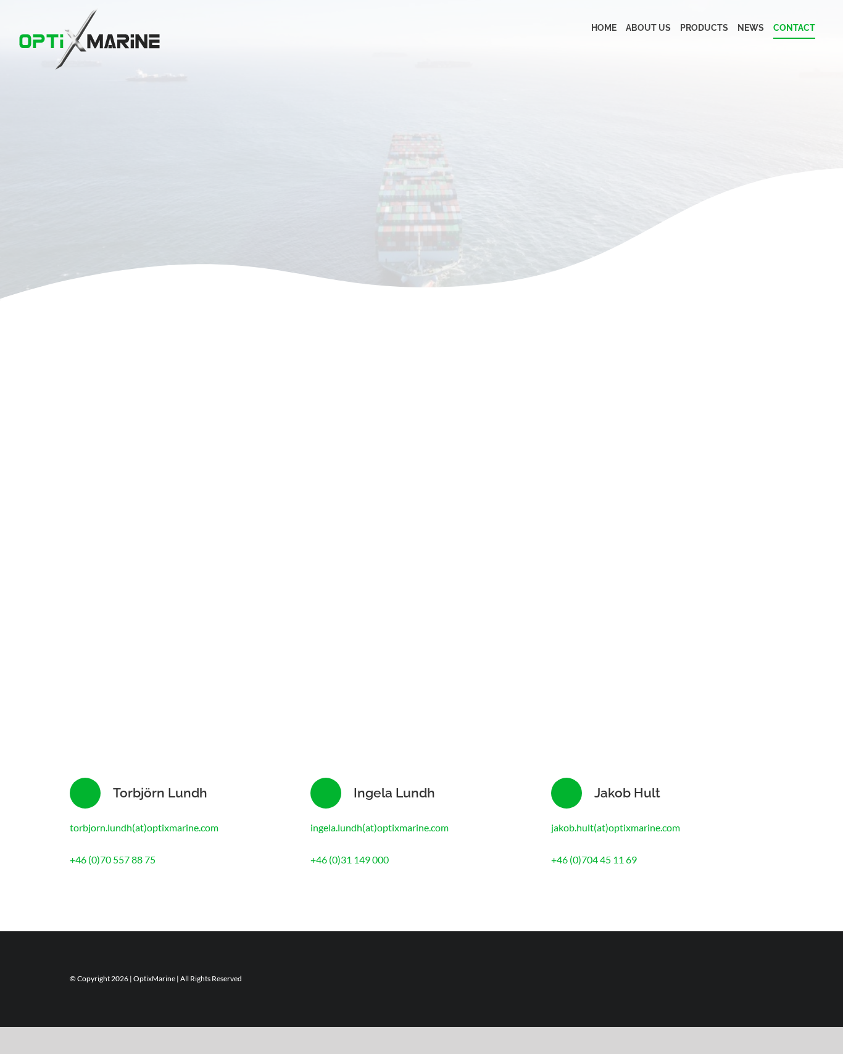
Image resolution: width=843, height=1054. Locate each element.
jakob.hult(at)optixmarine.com (615, 827)
